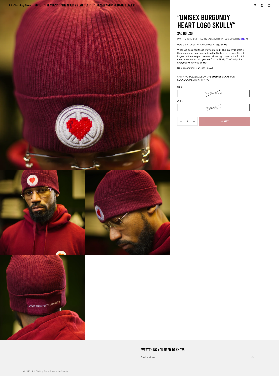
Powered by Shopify (59, 371)
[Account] (261, 5)
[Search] (255, 5)
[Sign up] (252, 357)
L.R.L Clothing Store (40, 371)
